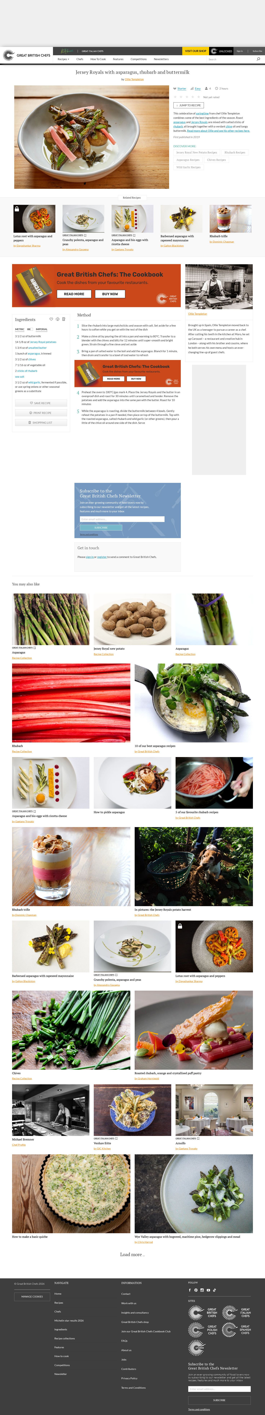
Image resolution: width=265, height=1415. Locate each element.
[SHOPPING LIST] (64, 319)
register (102, 556)
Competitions (62, 1365)
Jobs (123, 1359)
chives (32, 359)
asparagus (179, 122)
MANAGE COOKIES (32, 1296)
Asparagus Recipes (188, 160)
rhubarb (178, 126)
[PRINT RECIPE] (57, 319)
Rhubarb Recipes (235, 152)
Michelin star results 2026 (69, 1320)
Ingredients (60, 1329)
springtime (202, 113)
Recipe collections (64, 1338)
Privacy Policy (129, 1378)
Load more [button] (131, 1254)
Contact (125, 1293)
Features (59, 1347)
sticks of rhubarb (27, 370)
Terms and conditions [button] (89, 534)
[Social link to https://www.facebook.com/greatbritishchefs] (189, 1290)
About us (126, 1350)
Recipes (58, 1302)
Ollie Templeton (134, 79)
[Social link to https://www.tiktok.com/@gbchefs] (214, 1290)
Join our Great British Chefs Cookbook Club (146, 1331)
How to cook (61, 1356)
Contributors (128, 1368)
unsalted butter (37, 347)
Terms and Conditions (133, 1387)
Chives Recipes (216, 160)
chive (229, 126)
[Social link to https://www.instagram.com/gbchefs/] (202, 1290)
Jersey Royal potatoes (43, 342)
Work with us (128, 1303)
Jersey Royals (199, 122)
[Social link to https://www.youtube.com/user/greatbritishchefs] (208, 1290)
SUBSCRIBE (101, 527)
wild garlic (34, 382)
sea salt (19, 376)
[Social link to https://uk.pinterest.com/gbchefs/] (196, 1290)
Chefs (57, 1311)
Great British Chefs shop (135, 1321)
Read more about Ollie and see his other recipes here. (218, 130)
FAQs (124, 1340)
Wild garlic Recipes (188, 167)
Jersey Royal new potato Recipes (196, 152)
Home (57, 1293)
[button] (63, 59)
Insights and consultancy (135, 1312)
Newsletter (60, 1373)
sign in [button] (90, 556)
